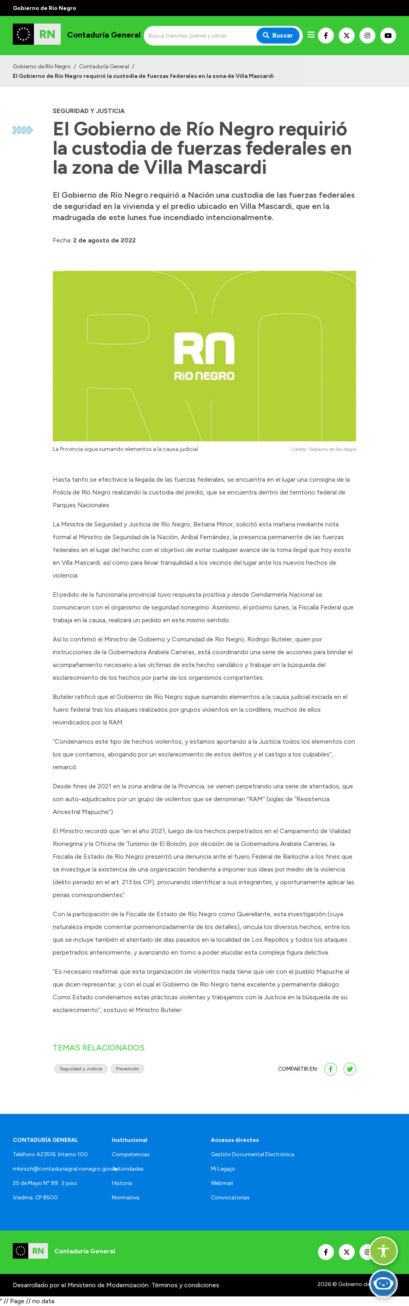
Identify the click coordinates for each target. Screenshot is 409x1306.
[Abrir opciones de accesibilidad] (383, 1251)
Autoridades (128, 1168)
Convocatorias (230, 1197)
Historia (122, 1183)
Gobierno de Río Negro (42, 66)
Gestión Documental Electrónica (252, 1154)
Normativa (125, 1197)
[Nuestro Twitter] (347, 36)
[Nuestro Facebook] (326, 36)
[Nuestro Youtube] (388, 36)
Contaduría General (104, 66)
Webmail (222, 1183)
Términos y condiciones (185, 1285)
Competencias (131, 1154)
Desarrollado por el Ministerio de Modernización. (81, 1285)
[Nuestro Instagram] (367, 36)
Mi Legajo (223, 1168)
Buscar (282, 35)
